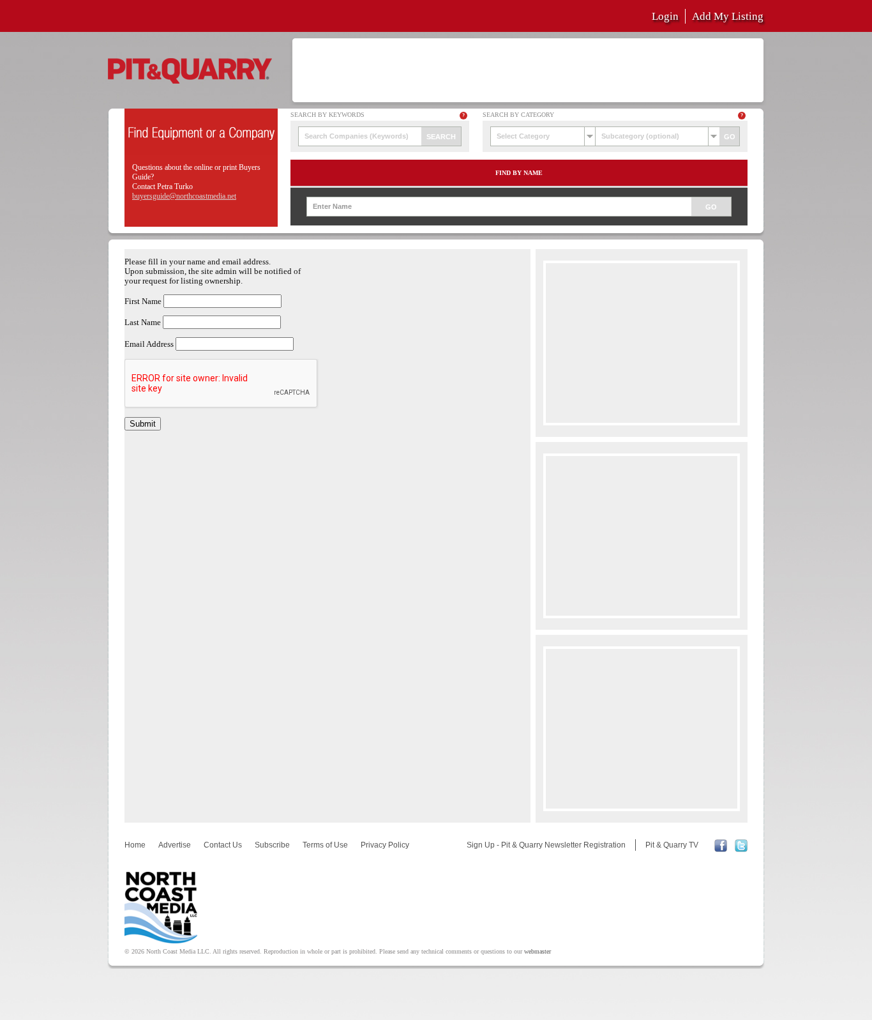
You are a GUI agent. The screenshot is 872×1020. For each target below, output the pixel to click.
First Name (143, 301)
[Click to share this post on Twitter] (741, 849)
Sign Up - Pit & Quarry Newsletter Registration (546, 845)
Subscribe (272, 845)
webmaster (537, 951)
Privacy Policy (385, 845)
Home (135, 845)
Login (665, 16)
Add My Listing (727, 16)
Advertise (174, 845)
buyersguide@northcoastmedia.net (184, 196)
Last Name (142, 322)
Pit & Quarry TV (671, 845)
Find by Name (519, 172)
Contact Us (223, 845)
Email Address (149, 344)
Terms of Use (325, 845)
